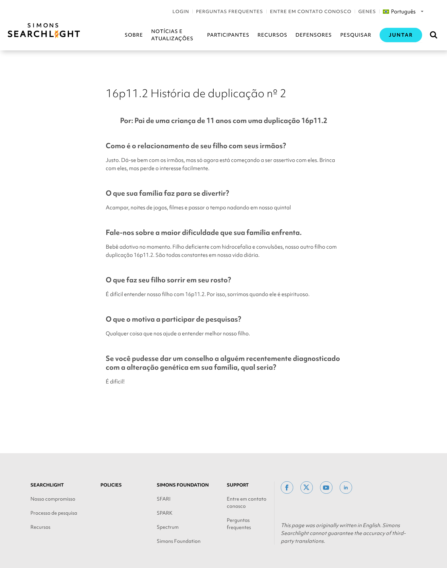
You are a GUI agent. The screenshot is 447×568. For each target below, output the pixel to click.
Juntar (401, 35)
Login (180, 11)
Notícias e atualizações (172, 35)
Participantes (228, 35)
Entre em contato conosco (310, 11)
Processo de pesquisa (53, 513)
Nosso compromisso (52, 499)
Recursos (272, 35)
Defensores (313, 35)
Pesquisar (355, 35)
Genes (367, 11)
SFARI (163, 499)
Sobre (134, 35)
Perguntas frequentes (229, 11)
